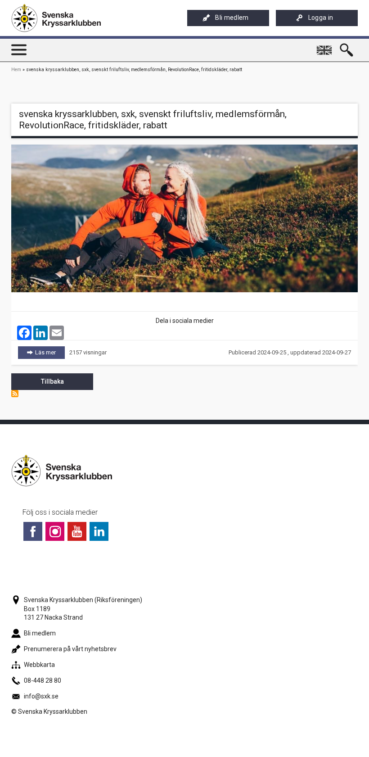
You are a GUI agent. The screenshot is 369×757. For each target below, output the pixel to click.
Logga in (320, 17)
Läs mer (50, 352)
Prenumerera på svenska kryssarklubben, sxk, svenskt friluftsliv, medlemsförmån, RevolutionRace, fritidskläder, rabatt (14, 393)
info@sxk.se (41, 696)
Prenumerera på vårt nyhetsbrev (70, 649)
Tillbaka (52, 381)
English (325, 46)
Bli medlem (231, 17)
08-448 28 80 (42, 680)
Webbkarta (39, 664)
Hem (16, 70)
